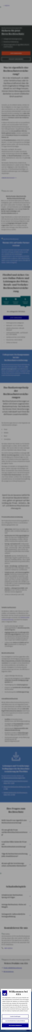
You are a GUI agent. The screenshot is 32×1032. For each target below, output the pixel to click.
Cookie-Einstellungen (15, 1016)
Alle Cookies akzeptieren (15, 1025)
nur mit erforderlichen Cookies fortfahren (15, 1021)
